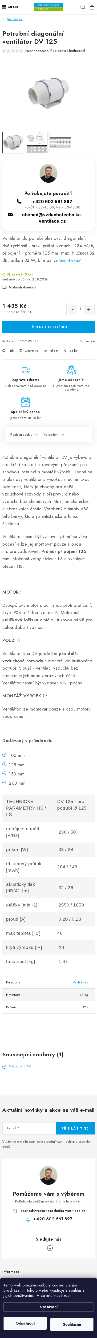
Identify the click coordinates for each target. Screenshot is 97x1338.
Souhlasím (72, 1324)
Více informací (70, 260)
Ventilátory (80, 982)
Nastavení (49, 1307)
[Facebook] (50, 1248)
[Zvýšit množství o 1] (88, 309)
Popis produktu (21, 434)
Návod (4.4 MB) (20, 1066)
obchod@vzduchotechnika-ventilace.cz (52, 1210)
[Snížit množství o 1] (73, 309)
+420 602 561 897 (52, 201)
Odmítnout (25, 1323)
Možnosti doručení (22, 287)
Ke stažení (51, 434)
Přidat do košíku (48, 327)
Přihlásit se (75, 1128)
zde (66, 1295)
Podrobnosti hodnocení (67, 50)
